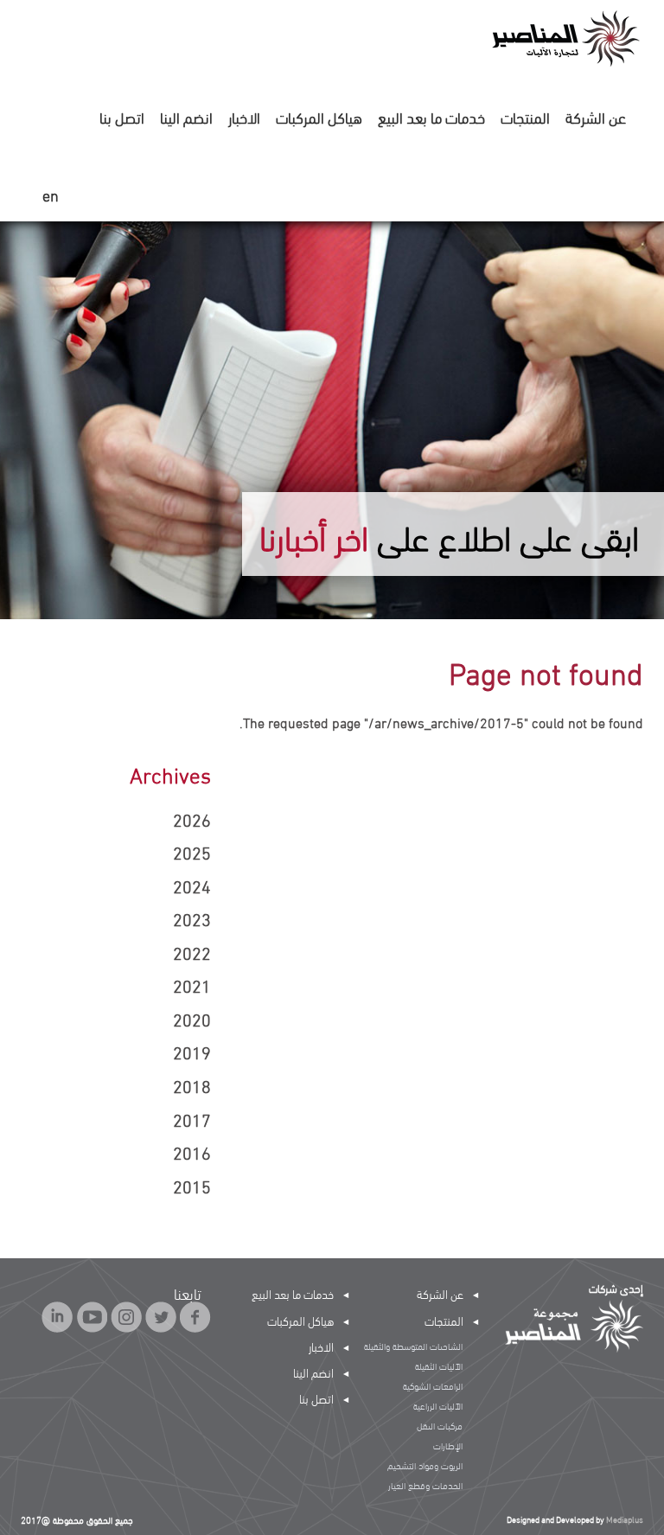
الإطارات (448, 1445)
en (50, 195)
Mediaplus (624, 1519)
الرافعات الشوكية (433, 1385)
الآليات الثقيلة (439, 1365)
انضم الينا (186, 116)
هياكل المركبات (319, 116)
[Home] (565, 37)
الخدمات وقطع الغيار (425, 1484)
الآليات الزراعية (438, 1405)
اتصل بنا (121, 116)
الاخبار (244, 116)
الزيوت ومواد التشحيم (425, 1465)
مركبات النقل (440, 1425)
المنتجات (525, 116)
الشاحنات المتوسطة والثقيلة (413, 1345)
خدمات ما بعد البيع (431, 116)
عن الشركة (595, 116)
